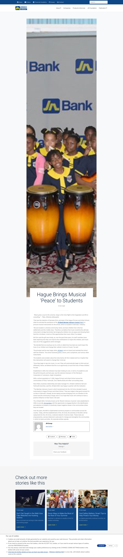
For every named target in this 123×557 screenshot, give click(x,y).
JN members (48, 403)
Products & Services (79, 8)
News (20, 2)
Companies (66, 8)
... (28, 522)
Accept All (101, 545)
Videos (28, 2)
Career (52, 2)
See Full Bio (49, 426)
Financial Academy (40, 2)
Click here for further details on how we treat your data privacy (28, 552)
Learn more (20, 527)
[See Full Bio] (53, 426)
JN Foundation (92, 8)
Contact (61, 2)
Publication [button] (102, 8)
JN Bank (60, 350)
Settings (110, 545)
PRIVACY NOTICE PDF (56, 552)
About (58, 8)
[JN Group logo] (21, 8)
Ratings (61, 446)
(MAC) (71, 322)
